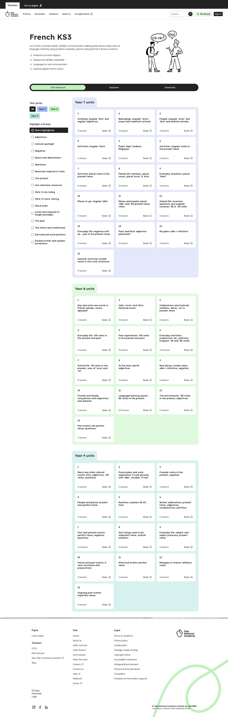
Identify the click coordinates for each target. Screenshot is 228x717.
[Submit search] (190, 14)
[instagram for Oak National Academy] (34, 707)
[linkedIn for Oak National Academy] (46, 707)
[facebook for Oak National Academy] (40, 707)
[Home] (12, 14)
